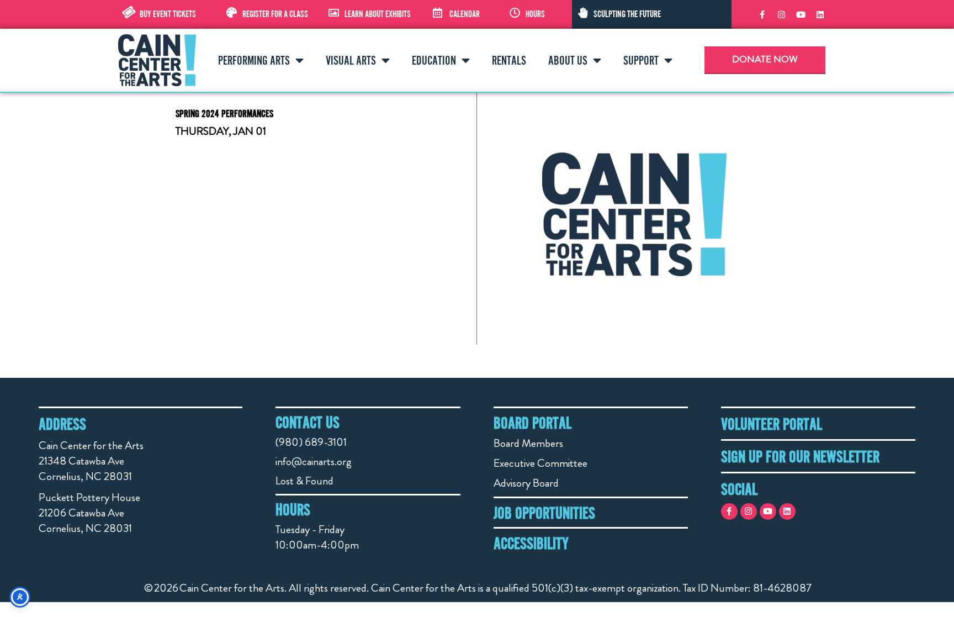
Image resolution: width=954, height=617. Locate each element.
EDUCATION (434, 60)
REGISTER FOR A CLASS (275, 13)
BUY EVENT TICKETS (168, 13)
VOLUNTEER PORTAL (771, 423)
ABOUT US (567, 60)
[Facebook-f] (762, 14)
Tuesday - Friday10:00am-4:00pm (317, 537)
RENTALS (509, 60)
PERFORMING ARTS (254, 60)
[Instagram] (781, 14)
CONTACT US (307, 422)
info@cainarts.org (313, 461)
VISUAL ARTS (351, 60)
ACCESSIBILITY (531, 543)
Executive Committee (540, 463)
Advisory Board (526, 483)
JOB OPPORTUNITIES (544, 512)
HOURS (535, 13)
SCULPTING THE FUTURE (627, 13)
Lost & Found (304, 481)
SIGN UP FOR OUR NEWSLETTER (800, 456)
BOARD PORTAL (532, 422)
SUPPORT (641, 60)
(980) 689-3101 (311, 442)
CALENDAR (464, 13)
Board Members (528, 443)
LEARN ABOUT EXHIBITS (377, 13)
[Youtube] (800, 14)
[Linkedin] (820, 14)
